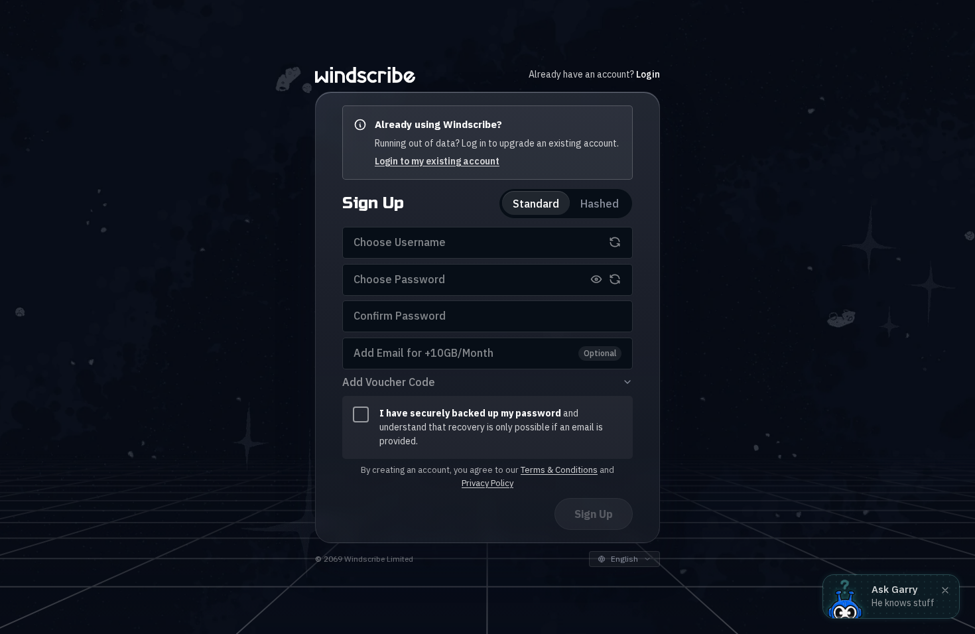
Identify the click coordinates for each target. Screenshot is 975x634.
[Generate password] (614, 279)
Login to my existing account (437, 160)
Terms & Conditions (559, 469)
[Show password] (596, 279)
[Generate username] (614, 242)
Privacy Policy (487, 482)
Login (648, 74)
